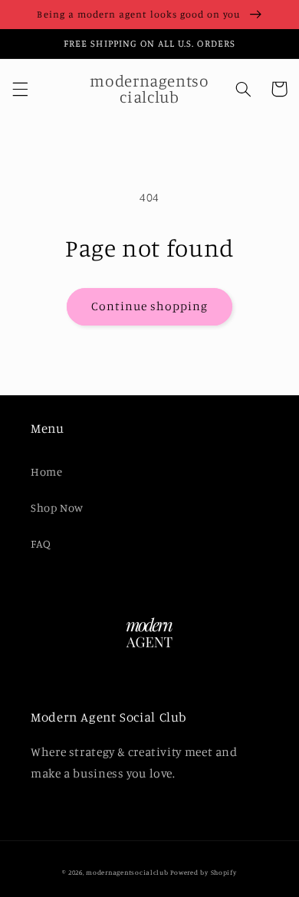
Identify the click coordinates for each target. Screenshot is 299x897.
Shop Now (57, 507)
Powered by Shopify (203, 872)
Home (47, 471)
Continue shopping (150, 306)
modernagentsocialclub (127, 872)
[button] (20, 88)
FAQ (41, 543)
